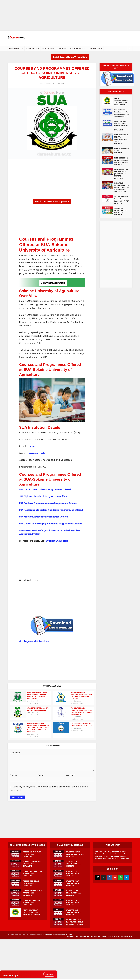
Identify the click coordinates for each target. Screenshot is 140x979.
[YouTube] (114, 877)
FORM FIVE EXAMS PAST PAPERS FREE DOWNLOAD (32, 864)
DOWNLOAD (49, 974)
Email (41, 775)
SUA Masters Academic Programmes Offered (43, 516)
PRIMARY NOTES (15, 48)
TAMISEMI (61, 48)
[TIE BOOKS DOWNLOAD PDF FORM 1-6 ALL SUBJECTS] (108, 210)
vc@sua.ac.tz (34, 446)
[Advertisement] (65, 15)
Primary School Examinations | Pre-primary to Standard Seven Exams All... (121, 113)
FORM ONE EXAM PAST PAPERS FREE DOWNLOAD (32, 902)
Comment (15, 752)
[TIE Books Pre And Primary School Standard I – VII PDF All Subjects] (108, 198)
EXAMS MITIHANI (94, 48)
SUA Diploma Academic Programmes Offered (43, 496)
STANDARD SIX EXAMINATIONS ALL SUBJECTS (73, 864)
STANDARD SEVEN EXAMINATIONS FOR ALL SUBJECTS (75, 854)
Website (70, 775)
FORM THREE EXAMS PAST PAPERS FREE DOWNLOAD (31, 883)
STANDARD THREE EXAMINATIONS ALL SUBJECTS (73, 893)
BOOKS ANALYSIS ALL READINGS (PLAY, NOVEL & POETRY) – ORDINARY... (121, 174)
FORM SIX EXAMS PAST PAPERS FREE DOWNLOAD (32, 854)
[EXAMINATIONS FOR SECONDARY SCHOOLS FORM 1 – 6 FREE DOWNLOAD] (108, 123)
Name (13, 775)
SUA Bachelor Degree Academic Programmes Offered (48, 503)
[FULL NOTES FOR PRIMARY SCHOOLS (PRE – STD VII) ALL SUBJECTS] (108, 137)
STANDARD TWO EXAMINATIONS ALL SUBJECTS (73, 902)
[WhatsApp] (120, 877)
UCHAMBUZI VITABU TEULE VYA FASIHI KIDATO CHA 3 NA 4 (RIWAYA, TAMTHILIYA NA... (121, 187)
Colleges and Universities (35, 641)
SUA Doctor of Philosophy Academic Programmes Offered (50, 523)
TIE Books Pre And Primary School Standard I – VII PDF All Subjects (121, 200)
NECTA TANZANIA (76, 48)
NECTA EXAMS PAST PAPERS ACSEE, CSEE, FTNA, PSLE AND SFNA (31, 912)
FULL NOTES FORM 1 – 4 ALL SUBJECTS (121, 151)
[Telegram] (126, 877)
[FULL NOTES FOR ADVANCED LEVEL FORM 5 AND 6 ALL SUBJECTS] (108, 160)
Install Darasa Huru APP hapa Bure (70, 57)
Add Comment (45, 83)
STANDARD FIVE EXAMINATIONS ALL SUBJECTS (73, 873)
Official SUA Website (57, 540)
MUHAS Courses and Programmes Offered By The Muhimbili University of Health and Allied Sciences (38, 728)
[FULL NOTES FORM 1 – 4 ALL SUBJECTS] (108, 150)
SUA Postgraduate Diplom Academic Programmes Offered (51, 509)
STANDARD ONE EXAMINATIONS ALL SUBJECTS (73, 912)
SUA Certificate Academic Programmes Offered (45, 489)
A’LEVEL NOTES (47, 48)
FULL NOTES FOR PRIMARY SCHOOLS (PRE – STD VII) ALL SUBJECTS (121, 139)
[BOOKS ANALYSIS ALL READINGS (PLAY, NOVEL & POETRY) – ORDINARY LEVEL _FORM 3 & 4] (108, 171)
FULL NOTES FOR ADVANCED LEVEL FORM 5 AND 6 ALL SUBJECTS (121, 161)
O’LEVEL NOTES (31, 48)
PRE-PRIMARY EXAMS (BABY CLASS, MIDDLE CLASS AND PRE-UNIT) (74, 922)
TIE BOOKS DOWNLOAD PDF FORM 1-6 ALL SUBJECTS (120, 211)
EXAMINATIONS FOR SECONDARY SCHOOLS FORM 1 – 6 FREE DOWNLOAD (121, 125)
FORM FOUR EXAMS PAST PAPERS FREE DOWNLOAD (33, 873)
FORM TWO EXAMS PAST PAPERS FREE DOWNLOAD (32, 893)
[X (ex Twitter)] (103, 877)
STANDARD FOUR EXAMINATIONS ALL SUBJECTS (73, 883)
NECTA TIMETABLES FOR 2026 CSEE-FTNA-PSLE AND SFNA (121, 101)
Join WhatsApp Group (53, 282)
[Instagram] (97, 877)
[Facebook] (109, 877)
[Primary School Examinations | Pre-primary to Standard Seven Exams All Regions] (108, 112)
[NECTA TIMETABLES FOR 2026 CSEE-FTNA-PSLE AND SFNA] (108, 101)
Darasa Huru (59, 83)
